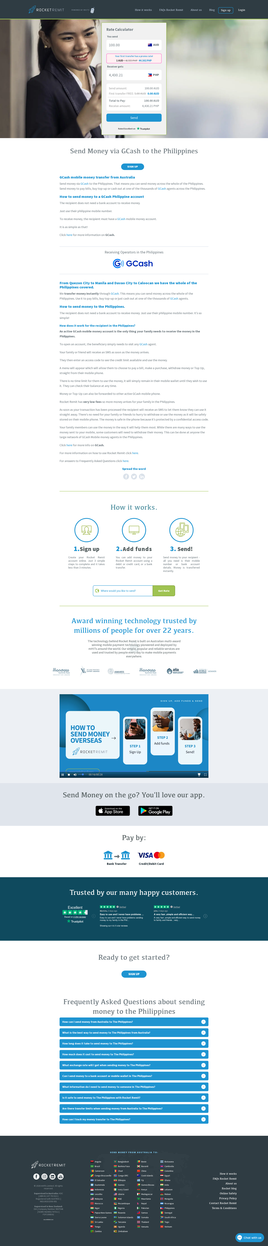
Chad (120, 1171)
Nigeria (121, 1208)
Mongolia (168, 1198)
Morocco (98, 1203)
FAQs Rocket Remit (171, 9)
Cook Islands (147, 1175)
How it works (143, 9)
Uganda (121, 1226)
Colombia (168, 1171)
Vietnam (168, 1226)
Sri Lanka (98, 1222)
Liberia (121, 1194)
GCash (84, 183)
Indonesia (99, 1189)
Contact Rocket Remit (223, 1203)
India (166, 1184)
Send (134, 117)
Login (241, 9)
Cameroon (99, 1171)
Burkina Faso (124, 1166)
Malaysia (98, 1198)
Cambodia (169, 1166)
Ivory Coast (123, 1189)
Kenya (144, 1189)
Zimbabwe (123, 1231)
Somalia (145, 1217)
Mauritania (146, 1198)
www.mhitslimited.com (48, 1219)
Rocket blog (229, 1188)
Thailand (145, 1222)
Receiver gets (115, 66)
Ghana (167, 1180)
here (69, 235)
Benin (143, 1161)
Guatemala (99, 1184)
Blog (212, 9)
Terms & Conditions (224, 1208)
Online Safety (228, 1193)
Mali (120, 1198)
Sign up (225, 10)
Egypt (167, 1175)
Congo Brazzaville (102, 1175)
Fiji (142, 1180)
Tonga (97, 1226)
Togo (166, 1222)
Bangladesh (123, 1161)
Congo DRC (123, 1175)
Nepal (144, 1203)
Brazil (97, 1166)
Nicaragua (169, 1203)
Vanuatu (145, 1226)
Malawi (167, 1194)
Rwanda (121, 1212)
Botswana (169, 1161)
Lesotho (98, 1194)
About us (196, 9)
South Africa (170, 1217)
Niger (97, 1208)
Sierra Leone (100, 1217)
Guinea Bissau (147, 1184)
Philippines (169, 1208)
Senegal (168, 1212)
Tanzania (122, 1222)
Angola (97, 1161)
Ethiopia (121, 1180)
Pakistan (145, 1208)
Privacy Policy (228, 1198)
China (143, 1171)
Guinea (121, 1184)
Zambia (98, 1231)
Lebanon (168, 1189)
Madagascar (147, 1194)
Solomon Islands (125, 1217)
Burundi (144, 1166)
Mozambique (124, 1203)
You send (112, 36)
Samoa (144, 1212)
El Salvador (99, 1180)
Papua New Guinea (103, 1212)
